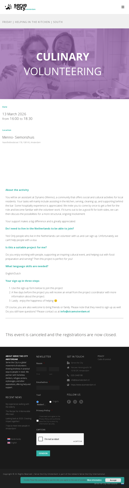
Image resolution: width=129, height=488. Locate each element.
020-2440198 (77, 375)
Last (50, 374)
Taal (38, 395)
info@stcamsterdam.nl (80, 380)
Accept (113, 480)
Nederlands (42, 404)
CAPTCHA (40, 429)
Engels (56, 401)
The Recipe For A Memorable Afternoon (18, 412)
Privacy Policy (44, 410)
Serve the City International (105, 483)
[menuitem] (14, 439)
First (38, 374)
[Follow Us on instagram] (75, 402)
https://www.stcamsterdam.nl (83, 384)
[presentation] (60, 439)
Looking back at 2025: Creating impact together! (18, 420)
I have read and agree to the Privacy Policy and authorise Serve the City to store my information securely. (49, 420)
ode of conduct (105, 359)
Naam (40, 363)
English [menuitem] (14, 442)
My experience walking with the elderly (17, 405)
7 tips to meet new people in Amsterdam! (18, 427)
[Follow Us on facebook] (69, 402)
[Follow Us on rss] (81, 402)
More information (94, 480)
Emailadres (43, 382)
